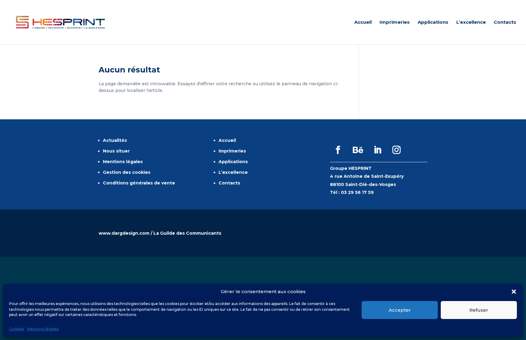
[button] (514, 292)
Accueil (363, 22)
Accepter (400, 310)
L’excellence (471, 22)
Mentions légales (43, 329)
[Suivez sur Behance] (358, 150)
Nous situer (116, 151)
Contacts (505, 22)
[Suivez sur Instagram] (396, 150)
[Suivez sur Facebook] (338, 150)
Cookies (16, 329)
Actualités (115, 140)
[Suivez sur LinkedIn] (378, 150)
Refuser (478, 310)
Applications (433, 22)
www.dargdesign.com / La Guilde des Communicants (160, 233)
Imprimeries (395, 22)
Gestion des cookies (126, 172)
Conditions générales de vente (139, 183)
